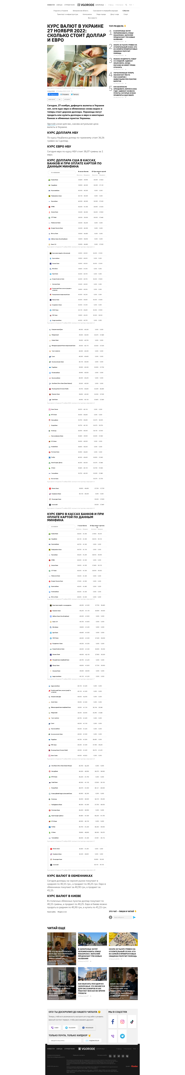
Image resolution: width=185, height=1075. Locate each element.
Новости (51, 5)
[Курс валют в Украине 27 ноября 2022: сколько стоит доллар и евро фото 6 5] (77, 561)
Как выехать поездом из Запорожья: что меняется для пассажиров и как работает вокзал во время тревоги (91, 988)
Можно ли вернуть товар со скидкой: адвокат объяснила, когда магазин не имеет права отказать (125, 63)
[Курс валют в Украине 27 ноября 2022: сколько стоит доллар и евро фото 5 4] (77, 497)
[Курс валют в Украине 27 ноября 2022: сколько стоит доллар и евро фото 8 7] (77, 721)
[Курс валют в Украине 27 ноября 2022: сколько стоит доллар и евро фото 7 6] (77, 641)
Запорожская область (80, 11)
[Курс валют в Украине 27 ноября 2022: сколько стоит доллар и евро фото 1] (77, 208)
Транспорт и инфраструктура (67, 14)
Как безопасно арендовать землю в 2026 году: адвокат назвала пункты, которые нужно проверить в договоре (125, 91)
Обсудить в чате (62, 911)
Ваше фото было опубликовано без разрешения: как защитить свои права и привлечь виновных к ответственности (122, 990)
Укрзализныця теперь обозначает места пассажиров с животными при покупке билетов (125, 77)
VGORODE (88, 1049)
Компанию (120, 5)
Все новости (92, 18)
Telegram (72, 1028)
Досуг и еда (115, 14)
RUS (130, 5)
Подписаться (94, 1041)
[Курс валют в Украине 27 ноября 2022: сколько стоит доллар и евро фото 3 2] (77, 365)
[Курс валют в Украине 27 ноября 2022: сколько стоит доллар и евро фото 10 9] (77, 857)
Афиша (59, 5)
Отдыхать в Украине (60, 11)
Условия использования (53, 1055)
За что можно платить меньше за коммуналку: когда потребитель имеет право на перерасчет (61, 956)
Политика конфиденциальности (56, 1057)
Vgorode (51, 123)
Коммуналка (87, 14)
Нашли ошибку (51, 911)
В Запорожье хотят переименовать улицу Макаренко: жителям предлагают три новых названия (124, 35)
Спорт (126, 14)
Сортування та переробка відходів (105, 11)
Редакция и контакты (79, 1055)
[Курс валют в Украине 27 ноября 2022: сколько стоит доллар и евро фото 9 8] (77, 802)
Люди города (101, 14)
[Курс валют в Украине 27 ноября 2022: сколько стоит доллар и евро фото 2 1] (77, 287)
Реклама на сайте (102, 1055)
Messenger (89, 1028)
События (126, 11)
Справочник (69, 5)
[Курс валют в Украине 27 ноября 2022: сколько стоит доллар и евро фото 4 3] (77, 444)
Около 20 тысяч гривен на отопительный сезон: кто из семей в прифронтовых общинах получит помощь (125, 49)
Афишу (111, 5)
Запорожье (100, 1049)
